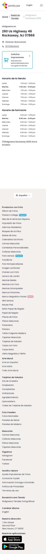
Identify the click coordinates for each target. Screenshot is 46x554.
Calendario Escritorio (12, 239)
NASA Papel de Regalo (13, 308)
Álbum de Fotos (10, 210)
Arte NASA (7, 366)
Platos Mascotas (10, 321)
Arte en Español (10, 362)
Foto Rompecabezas (12, 263)
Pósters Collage (10, 215)
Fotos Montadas (10, 416)
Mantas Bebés (9, 280)
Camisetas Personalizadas (15, 247)
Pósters (6, 329)
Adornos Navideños (11, 227)
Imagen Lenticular (11, 268)
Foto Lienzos (8, 255)
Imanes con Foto (10, 272)
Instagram (7, 455)
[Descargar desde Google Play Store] (13, 546)
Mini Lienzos (8, 300)
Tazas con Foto (9, 345)
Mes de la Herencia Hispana (16, 219)
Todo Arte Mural (10, 370)
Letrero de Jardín (11, 276)
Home (5, 16)
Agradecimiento (10, 397)
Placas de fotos (10, 316)
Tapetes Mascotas (11, 337)
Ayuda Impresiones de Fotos (16, 474)
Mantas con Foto (10, 284)
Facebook (7, 459)
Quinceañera (8, 401)
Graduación (8, 385)
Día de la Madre (10, 381)
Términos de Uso (10, 490)
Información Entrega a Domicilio (18, 482)
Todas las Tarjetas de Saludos (17, 405)
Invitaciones (8, 393)
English (29, 5)
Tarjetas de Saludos (12, 341)
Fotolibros (7, 259)
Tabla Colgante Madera (14, 333)
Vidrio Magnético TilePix (14, 353)
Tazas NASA (8, 349)
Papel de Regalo (10, 312)
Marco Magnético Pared (14, 296)
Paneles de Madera (11, 424)
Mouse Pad (7, 304)
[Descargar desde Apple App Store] (12, 539)
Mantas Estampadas (12, 288)
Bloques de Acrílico (11, 231)
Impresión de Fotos (11, 223)
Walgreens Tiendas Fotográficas (18, 501)
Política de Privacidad (13, 486)
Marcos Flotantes (11, 292)
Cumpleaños (8, 389)
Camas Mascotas (11, 243)
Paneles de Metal (10, 420)
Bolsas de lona (9, 235)
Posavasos (7, 325)
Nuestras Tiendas (15, 17)
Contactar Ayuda (10, 478)
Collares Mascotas (11, 251)
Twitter (5, 463)
